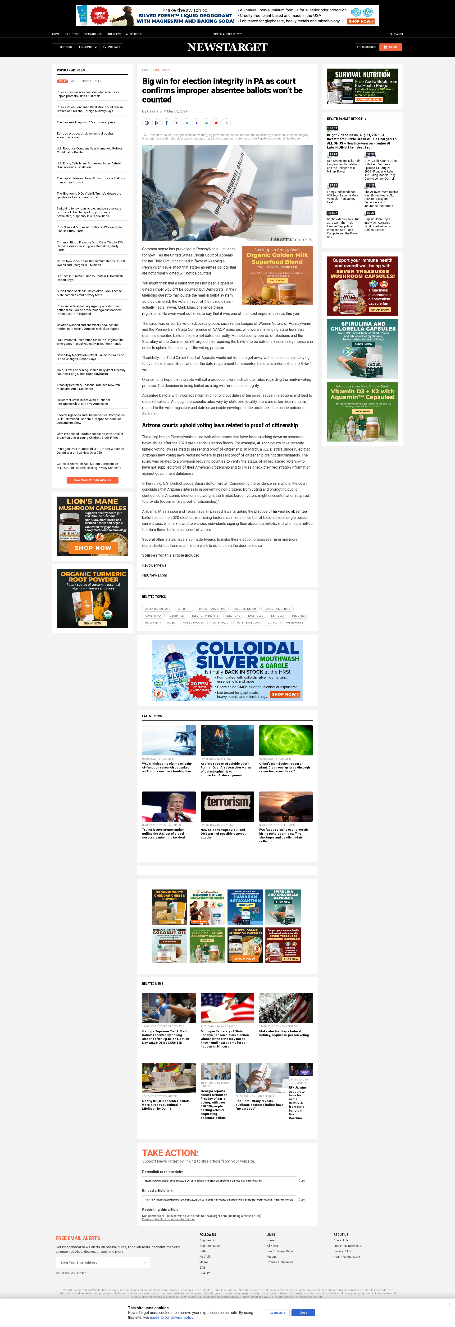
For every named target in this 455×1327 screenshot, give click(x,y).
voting (277, 138)
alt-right (179, 135)
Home (55, 34)
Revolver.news (154, 565)
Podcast (272, 1256)
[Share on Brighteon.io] (157, 122)
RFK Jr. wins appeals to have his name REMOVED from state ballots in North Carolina (298, 1103)
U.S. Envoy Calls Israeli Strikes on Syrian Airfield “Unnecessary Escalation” (89, 165)
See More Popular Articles (92, 480)
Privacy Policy (343, 1251)
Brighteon (72, 34)
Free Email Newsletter (348, 1246)
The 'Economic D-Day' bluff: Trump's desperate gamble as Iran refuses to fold (89, 195)
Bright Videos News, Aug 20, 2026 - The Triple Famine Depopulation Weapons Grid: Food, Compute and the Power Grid (343, 228)
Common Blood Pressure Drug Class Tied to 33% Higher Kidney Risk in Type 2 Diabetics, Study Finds (90, 246)
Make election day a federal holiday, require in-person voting (284, 1033)
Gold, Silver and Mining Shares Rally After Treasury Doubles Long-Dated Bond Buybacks (91, 372)
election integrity (297, 135)
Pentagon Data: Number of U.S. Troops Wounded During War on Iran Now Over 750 (90, 450)
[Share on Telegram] (187, 122)
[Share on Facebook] (167, 122)
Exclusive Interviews (280, 1262)
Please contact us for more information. (168, 1219)
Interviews (114, 34)
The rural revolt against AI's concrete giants (86, 122)
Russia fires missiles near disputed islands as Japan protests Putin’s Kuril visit (88, 94)
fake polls (162, 138)
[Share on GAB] (207, 122)
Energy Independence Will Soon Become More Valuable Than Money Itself (342, 197)
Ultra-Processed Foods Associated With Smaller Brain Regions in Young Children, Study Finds (90, 435)
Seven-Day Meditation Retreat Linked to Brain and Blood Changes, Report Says (90, 357)
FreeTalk (205, 1256)
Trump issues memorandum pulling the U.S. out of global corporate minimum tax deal (163, 833)
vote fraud (242, 138)
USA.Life (205, 1273)
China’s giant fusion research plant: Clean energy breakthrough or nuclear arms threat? (284, 767)
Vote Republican (261, 138)
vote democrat (225, 138)
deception (278, 135)
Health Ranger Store (347, 1256)
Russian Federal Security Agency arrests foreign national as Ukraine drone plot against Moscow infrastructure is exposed (89, 310)
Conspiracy (161, 70)
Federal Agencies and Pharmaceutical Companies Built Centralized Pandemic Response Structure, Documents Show (91, 418)
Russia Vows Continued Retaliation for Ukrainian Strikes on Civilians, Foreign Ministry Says (90, 109)
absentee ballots (162, 135)
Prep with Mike (93, 34)
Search (398, 34)
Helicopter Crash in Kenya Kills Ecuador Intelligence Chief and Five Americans (83, 401)
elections (148, 138)
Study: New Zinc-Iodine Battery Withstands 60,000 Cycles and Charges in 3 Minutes (91, 263)
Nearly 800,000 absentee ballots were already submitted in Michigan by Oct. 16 (166, 1104)
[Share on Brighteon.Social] (147, 122)
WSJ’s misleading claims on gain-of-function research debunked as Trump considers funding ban (167, 767)
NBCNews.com (154, 575)
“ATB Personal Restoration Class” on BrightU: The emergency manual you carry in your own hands (90, 341)
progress (187, 138)
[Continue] (145, 1262)
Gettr (203, 1251)
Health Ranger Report (345, 119)
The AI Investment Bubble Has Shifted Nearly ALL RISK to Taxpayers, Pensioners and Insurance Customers (381, 199)
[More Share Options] (227, 122)
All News (272, 1246)
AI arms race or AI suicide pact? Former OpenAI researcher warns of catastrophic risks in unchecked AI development (226, 769)
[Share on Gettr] (217, 122)
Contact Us (341, 1240)
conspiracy (263, 135)
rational (199, 138)
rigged (210, 138)
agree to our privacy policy (171, 1317)
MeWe (204, 1262)
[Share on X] (177, 122)
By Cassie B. (152, 111)
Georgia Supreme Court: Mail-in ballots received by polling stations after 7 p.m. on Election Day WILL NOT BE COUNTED (166, 1036)
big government (219, 135)
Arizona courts (269, 443)
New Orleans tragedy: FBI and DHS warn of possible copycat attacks (223, 833)
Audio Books (134, 34)
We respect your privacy (71, 1272)
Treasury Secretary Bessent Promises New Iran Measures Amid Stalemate (88, 387)
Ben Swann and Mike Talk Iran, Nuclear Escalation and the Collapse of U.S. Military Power (343, 166)
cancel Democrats (242, 135)
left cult (175, 138)
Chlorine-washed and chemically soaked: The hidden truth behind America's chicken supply (88, 327)
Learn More (277, 1312)
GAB (202, 1267)
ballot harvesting (196, 135)
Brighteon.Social (210, 1246)
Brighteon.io (207, 1240)
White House (291, 138)
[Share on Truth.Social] (197, 122)
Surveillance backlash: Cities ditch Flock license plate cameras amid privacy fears (89, 293)
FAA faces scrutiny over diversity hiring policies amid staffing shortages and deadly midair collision (284, 835)
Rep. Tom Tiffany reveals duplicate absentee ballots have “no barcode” (259, 1104)
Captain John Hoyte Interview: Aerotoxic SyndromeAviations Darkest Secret (377, 225)
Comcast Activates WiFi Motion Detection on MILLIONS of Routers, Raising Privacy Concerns (89, 465)
